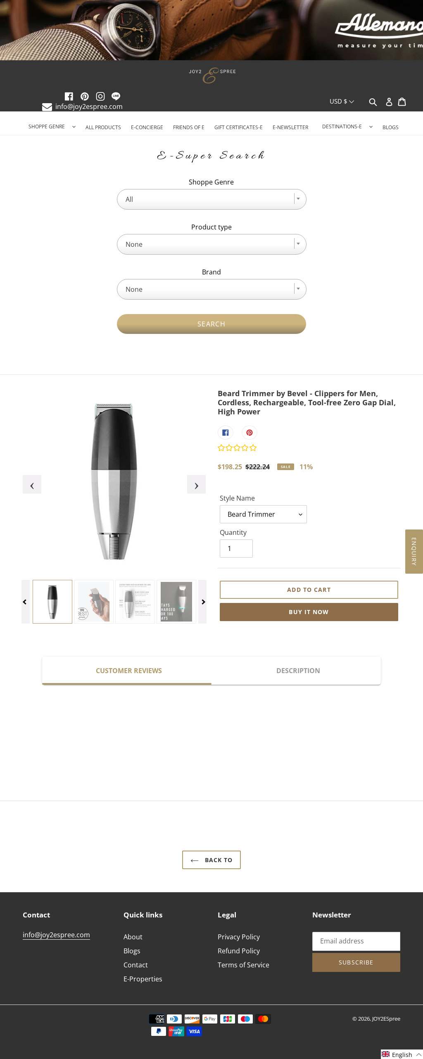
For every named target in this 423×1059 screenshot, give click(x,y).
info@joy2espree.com (89, 106)
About (133, 936)
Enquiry (414, 551)
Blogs (132, 950)
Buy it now (309, 612)
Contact (136, 964)
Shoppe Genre (211, 182)
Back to (218, 860)
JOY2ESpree (386, 1018)
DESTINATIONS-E (342, 126)
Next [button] (191, 480)
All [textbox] (129, 199)
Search (211, 324)
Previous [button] (27, 480)
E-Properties (143, 978)
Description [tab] (298, 670)
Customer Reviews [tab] (129, 670)
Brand (211, 272)
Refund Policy (239, 950)
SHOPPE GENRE (47, 126)
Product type (211, 227)
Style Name (237, 498)
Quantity (233, 532)
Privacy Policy (239, 936)
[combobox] (212, 199)
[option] (211, 31)
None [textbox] (134, 244)
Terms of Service (243, 964)
